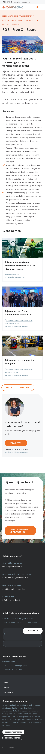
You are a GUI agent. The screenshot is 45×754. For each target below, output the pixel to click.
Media (6, 682)
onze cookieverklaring (30, 719)
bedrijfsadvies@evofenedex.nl (15, 577)
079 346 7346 (7, 2)
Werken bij (7, 687)
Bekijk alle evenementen (17, 387)
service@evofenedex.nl (12, 566)
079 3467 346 (22, 449)
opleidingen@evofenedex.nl (14, 589)
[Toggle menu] (41, 7)
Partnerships (8, 692)
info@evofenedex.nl (22, 2)
